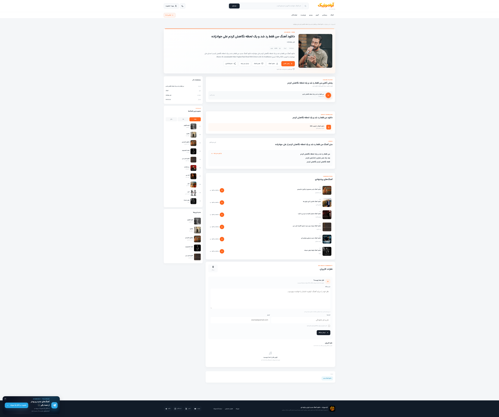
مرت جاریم (319, 229)
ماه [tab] (183, 119)
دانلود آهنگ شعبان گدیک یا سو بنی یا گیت (309, 214)
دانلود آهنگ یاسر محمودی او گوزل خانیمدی (309, 189)
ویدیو (310, 15)
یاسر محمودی (318, 192)
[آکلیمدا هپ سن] (327, 227)
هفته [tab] (195, 119)
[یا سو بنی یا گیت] (327, 214)
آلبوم (317, 15)
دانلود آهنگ (271, 64)
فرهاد (320, 253)
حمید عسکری (318, 241)
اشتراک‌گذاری (228, 64)
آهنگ (332, 15)
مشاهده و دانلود (215, 190)
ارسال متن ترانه (245, 64)
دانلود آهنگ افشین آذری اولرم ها (312, 202)
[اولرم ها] (327, 202)
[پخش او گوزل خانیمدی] (222, 190)
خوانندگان (294, 15)
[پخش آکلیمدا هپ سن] (222, 227)
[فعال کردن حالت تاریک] (182, 6)
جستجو (234, 6)
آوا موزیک (333, 24)
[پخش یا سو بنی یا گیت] (222, 215)
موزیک (237, 409)
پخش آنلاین (286, 64)
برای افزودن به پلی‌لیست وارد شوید (284, 69)
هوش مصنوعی (229, 409)
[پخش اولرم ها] (222, 202)
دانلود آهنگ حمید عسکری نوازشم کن (311, 238)
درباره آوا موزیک (217, 409)
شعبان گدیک (318, 217)
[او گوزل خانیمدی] (327, 190)
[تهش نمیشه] (327, 251)
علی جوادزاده (327, 24)
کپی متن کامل (212, 142)
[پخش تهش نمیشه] (222, 251)
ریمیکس (324, 15)
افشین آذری (318, 205)
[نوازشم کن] (327, 239)
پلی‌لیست (303, 15)
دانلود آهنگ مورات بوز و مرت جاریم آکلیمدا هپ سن (307, 226)
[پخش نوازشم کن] (222, 239)
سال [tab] (171, 119)
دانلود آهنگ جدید (327, 378)
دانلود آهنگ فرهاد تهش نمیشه (312, 250)
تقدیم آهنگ (257, 64)
